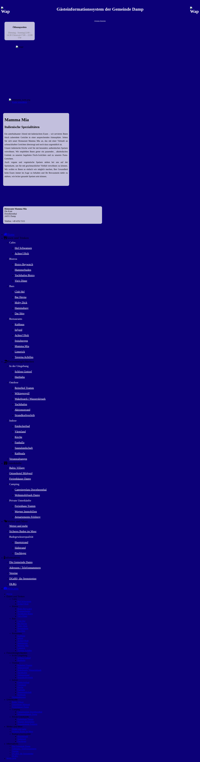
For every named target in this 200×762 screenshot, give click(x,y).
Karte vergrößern (19, 102)
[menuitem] (9, 234)
